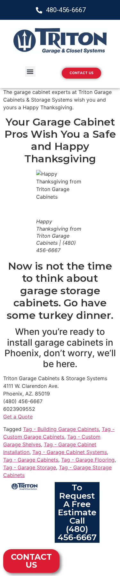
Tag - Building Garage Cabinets (61, 429)
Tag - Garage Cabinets (30, 460)
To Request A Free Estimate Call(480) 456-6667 (77, 512)
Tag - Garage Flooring (88, 460)
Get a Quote (18, 416)
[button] (30, 71)
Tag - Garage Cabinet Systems (69, 452)
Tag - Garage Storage (29, 467)
